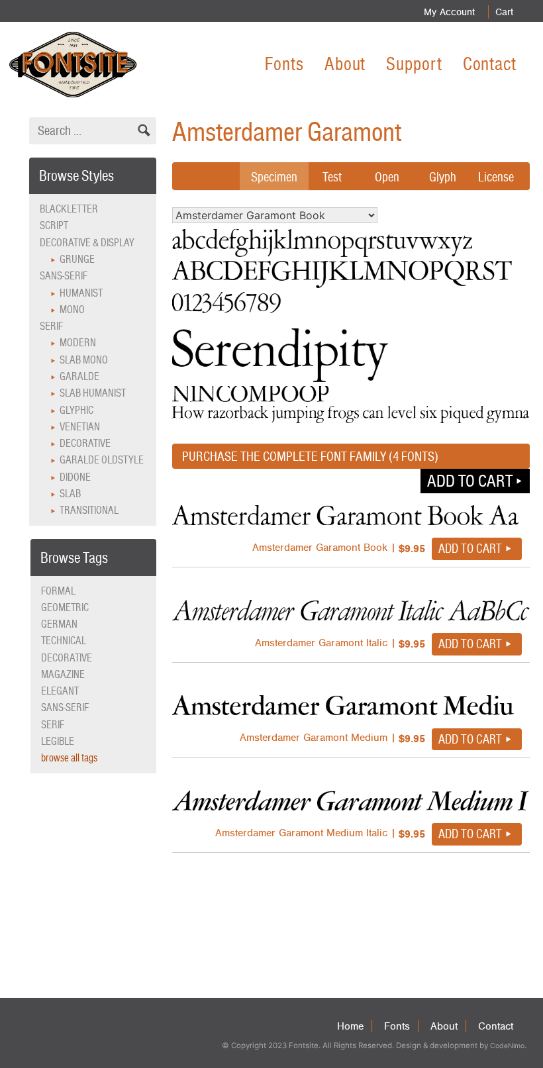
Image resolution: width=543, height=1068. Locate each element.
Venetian (80, 426)
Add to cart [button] (470, 481)
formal (58, 591)
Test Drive (332, 187)
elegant (60, 691)
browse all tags (69, 758)
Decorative (85, 443)
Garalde (79, 376)
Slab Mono (84, 360)
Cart (504, 12)
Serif (51, 326)
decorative (66, 658)
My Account (449, 12)
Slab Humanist (93, 393)
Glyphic (76, 410)
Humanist (81, 293)
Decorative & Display (87, 242)
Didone (75, 477)
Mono (72, 309)
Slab (70, 493)
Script (54, 225)
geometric (65, 607)
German (59, 624)
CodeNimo (507, 1046)
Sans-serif (63, 275)
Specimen (274, 177)
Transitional (89, 510)
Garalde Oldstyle (102, 460)
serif (52, 724)
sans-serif (65, 707)
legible (57, 741)
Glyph (442, 177)
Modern (78, 342)
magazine (63, 674)
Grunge (77, 259)
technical (63, 640)
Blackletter (69, 209)
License (496, 177)
